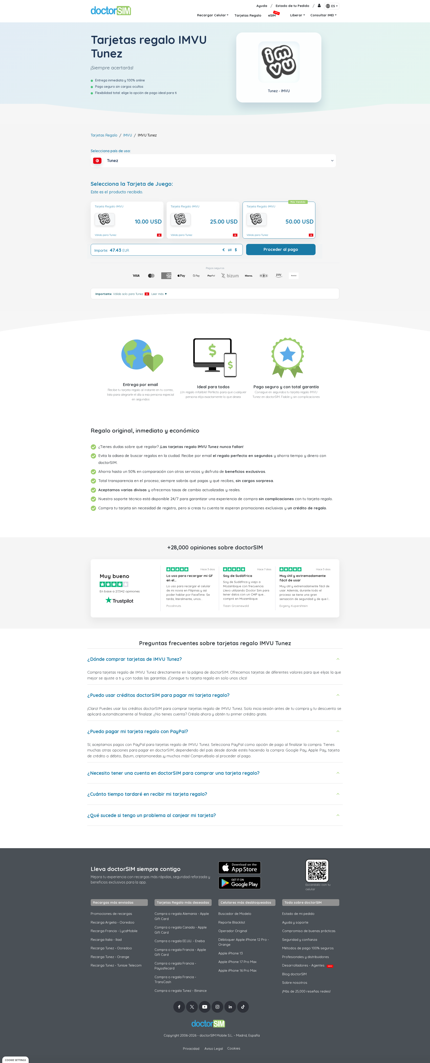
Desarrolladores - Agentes (307, 965)
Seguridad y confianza (299, 939)
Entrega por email (140, 384)
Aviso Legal (213, 1048)
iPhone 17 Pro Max (237, 962)
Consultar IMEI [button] (322, 15)
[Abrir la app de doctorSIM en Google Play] (239, 883)
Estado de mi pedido (298, 913)
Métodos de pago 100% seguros (308, 948)
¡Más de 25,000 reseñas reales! (306, 991)
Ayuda (261, 6)
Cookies (233, 1048)
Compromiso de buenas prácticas (308, 931)
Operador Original (232, 931)
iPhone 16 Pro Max (237, 970)
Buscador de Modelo (234, 913)
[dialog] (15, 1060)
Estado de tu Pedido (292, 6)
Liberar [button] (296, 15)
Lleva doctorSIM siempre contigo (136, 868)
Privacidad (191, 1048)
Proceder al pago (281, 249)
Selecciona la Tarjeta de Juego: (132, 184)
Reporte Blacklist (231, 922)
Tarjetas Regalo (104, 135)
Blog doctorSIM (294, 974)
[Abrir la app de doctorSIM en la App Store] (239, 867)
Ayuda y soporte (295, 922)
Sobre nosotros (294, 982)
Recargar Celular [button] (211, 15)
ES (333, 6)
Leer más (159, 294)
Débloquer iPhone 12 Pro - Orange (243, 942)
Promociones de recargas (111, 913)
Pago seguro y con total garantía (286, 386)
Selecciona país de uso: (111, 151)
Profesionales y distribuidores (305, 957)
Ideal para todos (213, 386)
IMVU (127, 135)
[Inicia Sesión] (319, 6)
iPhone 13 (230, 953)
